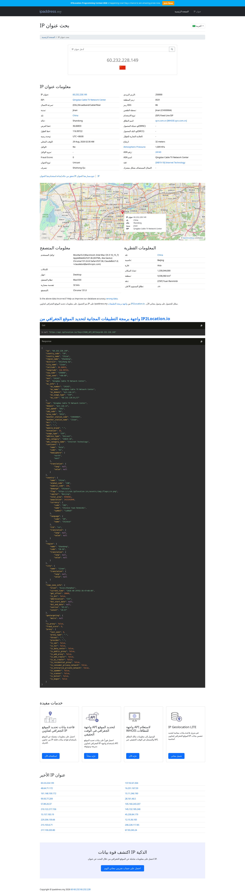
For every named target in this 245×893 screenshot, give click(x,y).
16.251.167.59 (131, 788)
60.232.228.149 (80, 94)
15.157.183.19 (47, 814)
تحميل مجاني (176, 756)
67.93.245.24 (131, 830)
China (75, 115)
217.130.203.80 (48, 830)
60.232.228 (85, 889)
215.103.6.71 (47, 824)
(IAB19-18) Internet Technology (170, 162)
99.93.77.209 (47, 798)
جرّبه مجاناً (91, 756)
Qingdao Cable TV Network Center (89, 99)
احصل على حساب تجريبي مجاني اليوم (122, 868)
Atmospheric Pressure (134, 146)
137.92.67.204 (131, 783)
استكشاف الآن (51, 756)
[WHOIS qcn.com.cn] (177, 120)
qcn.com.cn (161, 120)
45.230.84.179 (131, 814)
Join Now (168, 3)
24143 (158, 152)
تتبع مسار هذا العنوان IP (88, 176)
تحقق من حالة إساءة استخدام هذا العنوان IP (58, 176)
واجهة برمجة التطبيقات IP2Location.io (126, 303)
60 (72, 889)
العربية (198, 26)
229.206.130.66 (48, 819)
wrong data (112, 298)
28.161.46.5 (130, 798)
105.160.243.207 (132, 804)
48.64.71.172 (47, 788)
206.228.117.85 (132, 824)
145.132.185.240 (132, 809)
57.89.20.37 (46, 804)
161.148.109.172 (48, 793)
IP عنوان (197, 11)
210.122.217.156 (48, 809)
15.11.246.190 (131, 793)
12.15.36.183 (131, 819)
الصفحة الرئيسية (182, 11)
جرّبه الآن (133, 756)
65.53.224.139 (47, 783)
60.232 (77, 889)
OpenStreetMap (188, 238)
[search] (172, 49)
